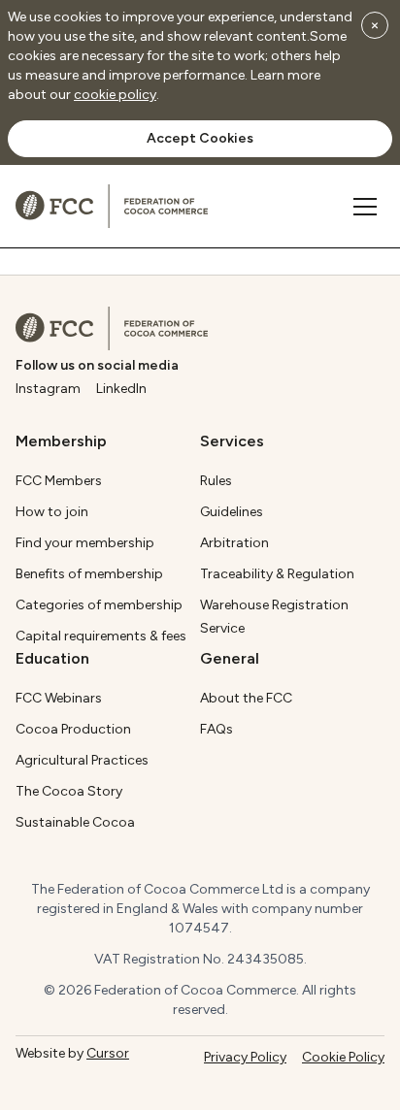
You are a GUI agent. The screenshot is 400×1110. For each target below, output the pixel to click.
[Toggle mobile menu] (365, 206)
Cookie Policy (343, 1057)
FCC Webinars (59, 698)
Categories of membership (99, 605)
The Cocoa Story (69, 791)
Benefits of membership (89, 574)
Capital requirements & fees (101, 636)
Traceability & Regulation (277, 574)
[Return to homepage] (112, 328)
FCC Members (59, 481)
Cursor (107, 1053)
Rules (216, 481)
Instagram (48, 388)
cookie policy (115, 94)
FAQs (216, 729)
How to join (52, 512)
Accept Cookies (200, 138)
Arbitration (234, 543)
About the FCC (246, 698)
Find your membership (85, 543)
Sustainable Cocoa (75, 822)
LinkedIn (121, 388)
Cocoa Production (73, 729)
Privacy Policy (245, 1057)
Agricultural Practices (82, 760)
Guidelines (231, 512)
